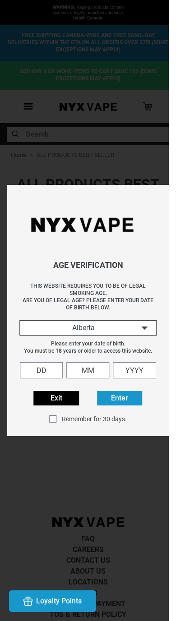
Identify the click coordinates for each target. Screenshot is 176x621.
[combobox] (84, 328)
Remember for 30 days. (90, 419)
